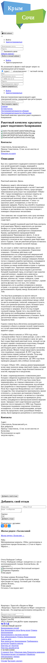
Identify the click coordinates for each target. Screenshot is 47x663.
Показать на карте (8, 153)
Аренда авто (6, 639)
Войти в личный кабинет (11, 56)
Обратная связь (20, 652)
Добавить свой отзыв (9, 496)
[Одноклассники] (5, 525)
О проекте (5, 652)
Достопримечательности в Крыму (15, 111)
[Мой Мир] (9, 525)
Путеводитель (7, 109)
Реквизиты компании (36, 652)
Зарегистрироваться (14, 42)
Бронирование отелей (10, 628)
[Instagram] (6, 624)
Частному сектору (15, 661)
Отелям (4, 661)
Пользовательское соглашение (13, 654)
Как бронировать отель (10, 630)
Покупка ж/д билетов (10, 646)
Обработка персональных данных (18, 655)
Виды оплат (25, 630)
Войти (8, 60)
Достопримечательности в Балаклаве (16, 113)
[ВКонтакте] (2, 525)
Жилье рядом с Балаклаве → (12, 536)
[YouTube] (8, 624)
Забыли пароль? (7, 54)
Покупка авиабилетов (10, 648)
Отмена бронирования (26, 637)
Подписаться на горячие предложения (16, 617)
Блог (12, 652)
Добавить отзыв (7, 519)
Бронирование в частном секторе (14, 635)
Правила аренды (16, 643)
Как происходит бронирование (14, 641)
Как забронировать (9, 637)
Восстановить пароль (10, 104)
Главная (4, 106)
